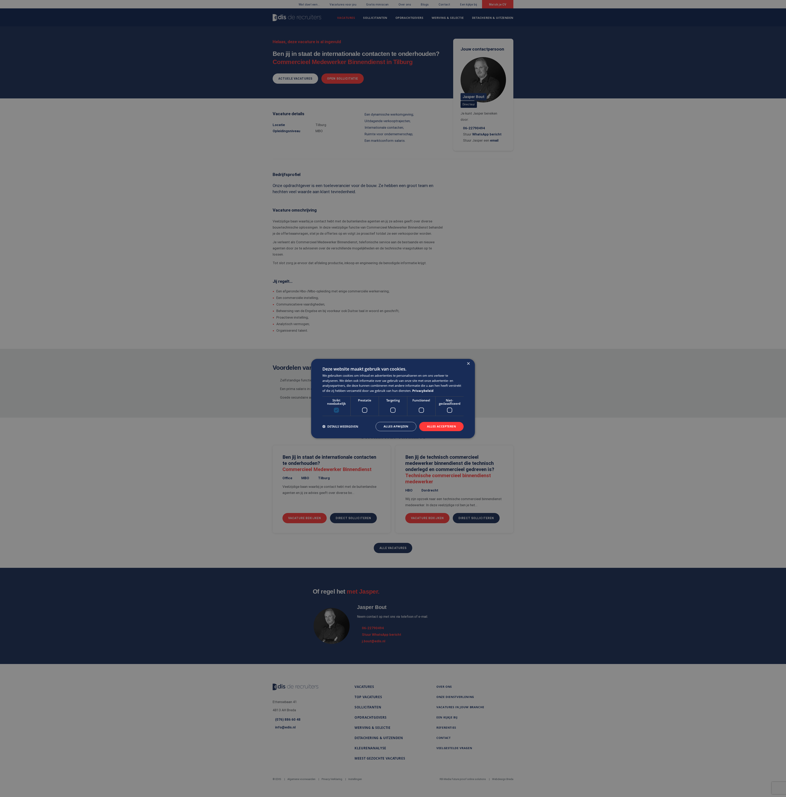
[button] (340, 426)
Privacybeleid (423, 391)
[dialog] (393, 398)
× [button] (468, 363)
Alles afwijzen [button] (396, 426)
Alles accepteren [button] (441, 426)
